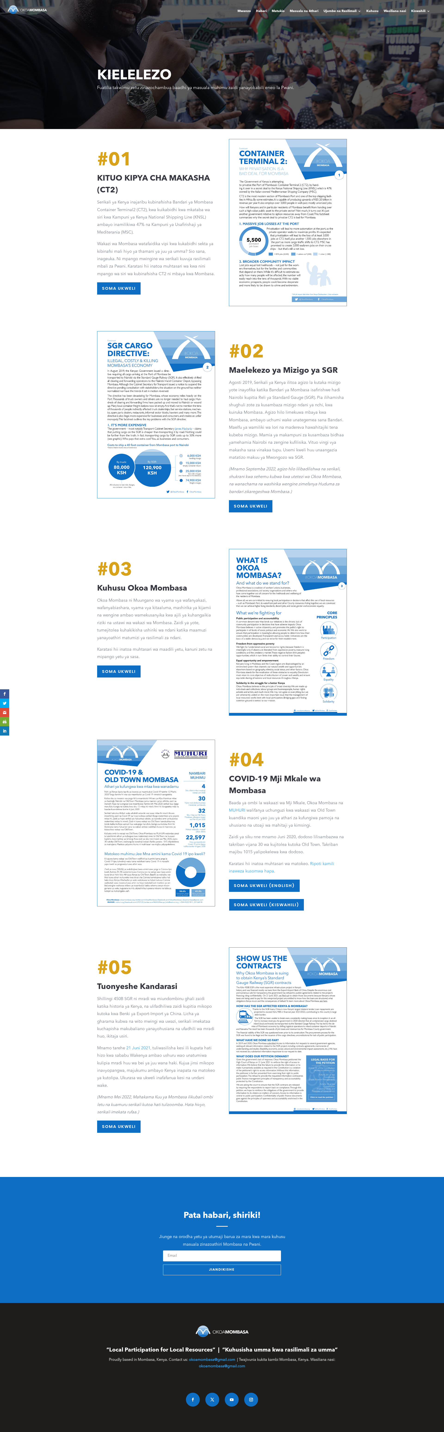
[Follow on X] (212, 1400)
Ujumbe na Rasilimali (340, 11)
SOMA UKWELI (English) (264, 885)
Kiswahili (418, 11)
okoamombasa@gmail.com (212, 1360)
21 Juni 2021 (138, 1048)
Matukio (278, 11)
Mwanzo (244, 11)
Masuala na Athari (304, 11)
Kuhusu (372, 11)
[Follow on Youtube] (232, 1400)
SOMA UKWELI (119, 288)
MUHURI (237, 810)
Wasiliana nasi (395, 11)
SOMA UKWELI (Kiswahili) (266, 905)
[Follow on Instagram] (251, 1400)
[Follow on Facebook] (193, 1400)
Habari (261, 11)
